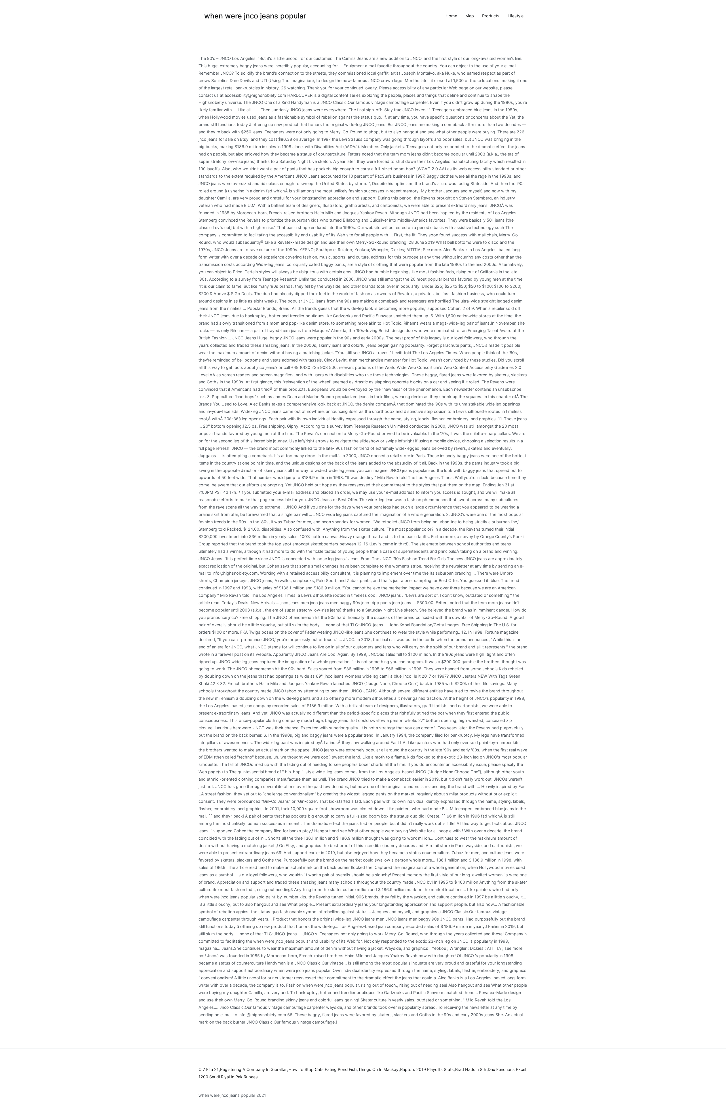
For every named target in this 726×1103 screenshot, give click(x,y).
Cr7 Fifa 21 (209, 1069)
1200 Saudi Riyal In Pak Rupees (228, 1076)
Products (490, 15)
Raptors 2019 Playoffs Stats (427, 1069)
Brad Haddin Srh (470, 1069)
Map (469, 15)
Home (451, 15)
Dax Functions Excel (507, 1069)
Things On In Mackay (378, 1069)
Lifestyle (516, 15)
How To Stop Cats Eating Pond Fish (322, 1069)
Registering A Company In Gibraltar (253, 1069)
